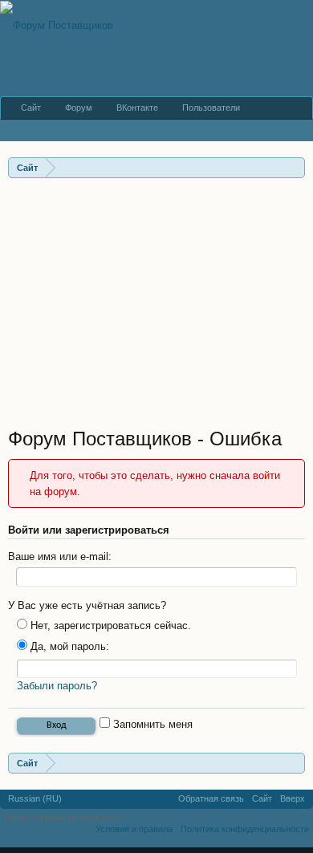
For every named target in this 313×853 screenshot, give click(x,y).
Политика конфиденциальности (245, 829)
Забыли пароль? (57, 686)
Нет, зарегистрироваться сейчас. (109, 625)
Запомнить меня (151, 724)
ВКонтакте (137, 107)
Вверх (292, 798)
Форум (78, 107)
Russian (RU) (35, 798)
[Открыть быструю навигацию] (295, 167)
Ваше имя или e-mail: (60, 556)
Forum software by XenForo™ (64, 818)
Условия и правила (134, 829)
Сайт (31, 107)
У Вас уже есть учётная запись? (87, 605)
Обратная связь (211, 798)
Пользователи (211, 107)
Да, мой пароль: (68, 646)
